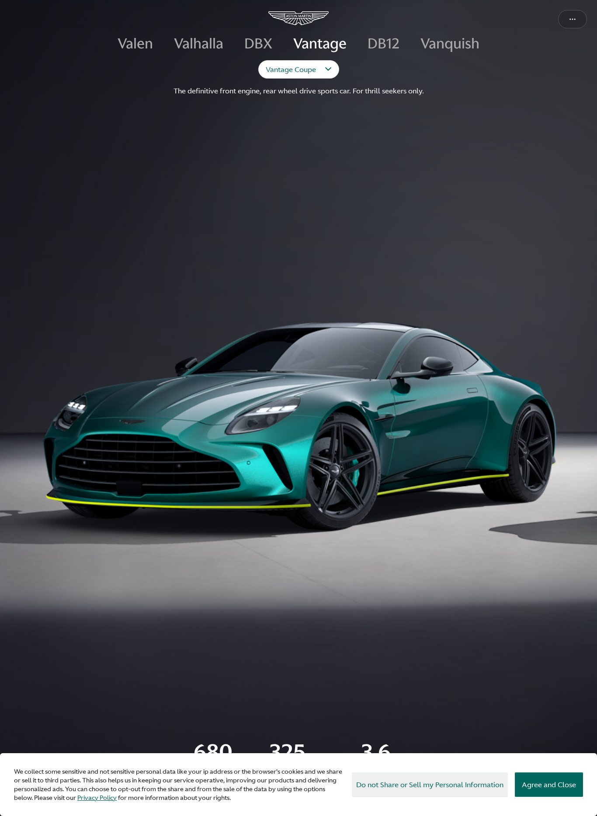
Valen (135, 44)
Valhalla (198, 44)
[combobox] (298, 69)
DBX (258, 44)
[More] (573, 19)
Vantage (320, 44)
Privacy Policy (97, 798)
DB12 (383, 44)
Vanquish (449, 44)
